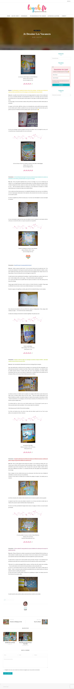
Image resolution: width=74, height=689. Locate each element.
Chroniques (24, 16)
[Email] (4, 66)
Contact (64, 16)
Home (8, 16)
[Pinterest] (4, 63)
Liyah (34, 37)
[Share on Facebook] (4, 57)
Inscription (61, 84)
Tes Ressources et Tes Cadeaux (38, 16)
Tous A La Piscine (37, 621)
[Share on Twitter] (4, 60)
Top (70, 686)
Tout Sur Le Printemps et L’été (16, 621)
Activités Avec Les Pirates (10, 642)
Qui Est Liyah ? (15, 16)
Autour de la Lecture (53, 16)
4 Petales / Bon (37, 30)
